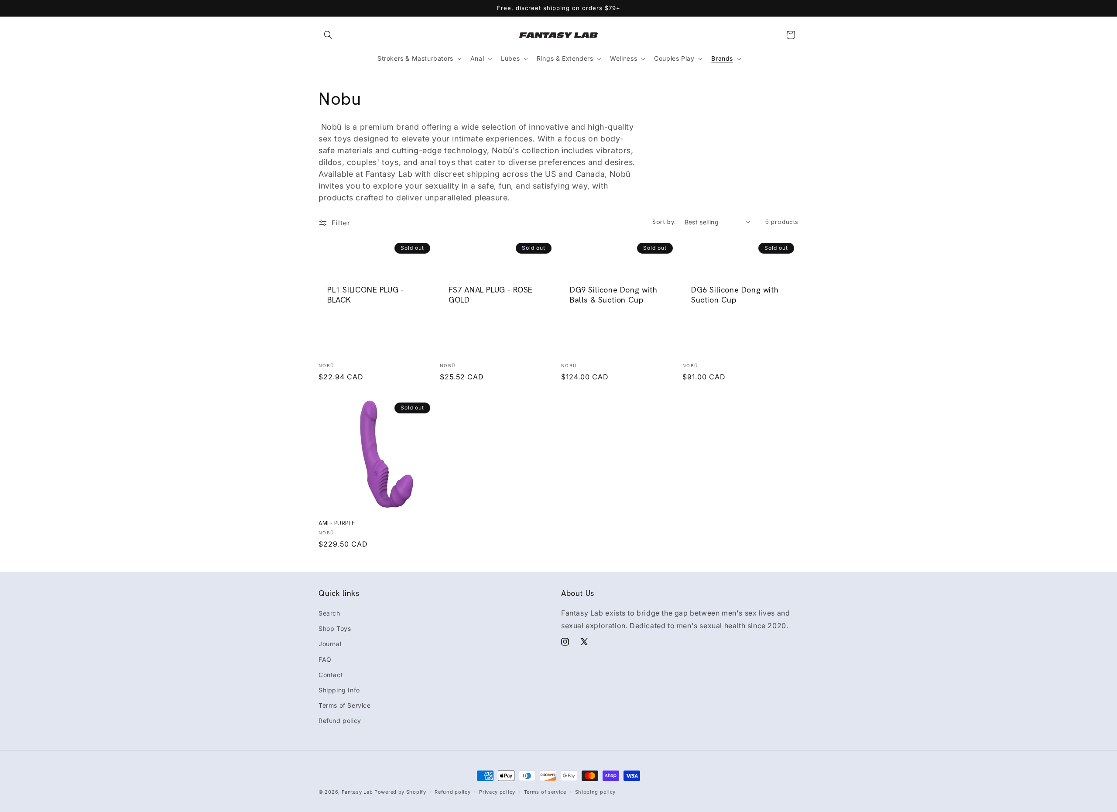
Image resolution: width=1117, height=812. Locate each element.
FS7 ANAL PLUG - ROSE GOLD (491, 294)
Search (329, 613)
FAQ (325, 659)
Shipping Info (339, 690)
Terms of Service (345, 705)
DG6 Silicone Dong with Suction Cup (734, 294)
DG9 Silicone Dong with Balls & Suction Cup (613, 294)
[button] (328, 35)
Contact (331, 674)
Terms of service (545, 791)
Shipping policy (595, 791)
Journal (330, 643)
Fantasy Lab (357, 792)
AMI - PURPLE (337, 523)
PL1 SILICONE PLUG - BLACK (365, 294)
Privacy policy (497, 791)
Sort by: (663, 222)
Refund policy (340, 720)
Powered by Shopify (400, 792)
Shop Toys (335, 628)
